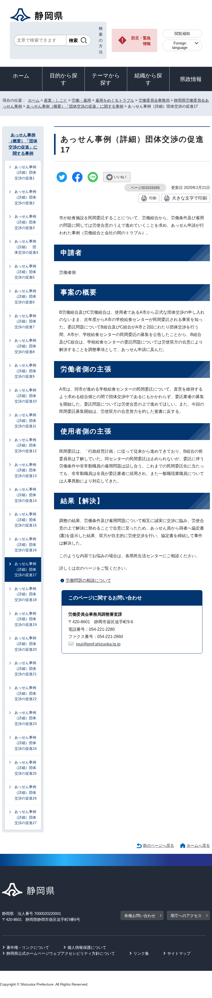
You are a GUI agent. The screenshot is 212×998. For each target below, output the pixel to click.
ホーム (21, 76)
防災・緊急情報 (141, 41)
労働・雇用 (81, 100)
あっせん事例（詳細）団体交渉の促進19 (25, 619)
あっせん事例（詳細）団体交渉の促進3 (25, 222)
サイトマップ (179, 953)
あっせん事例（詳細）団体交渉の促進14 (25, 494)
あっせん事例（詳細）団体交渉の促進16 (25, 544)
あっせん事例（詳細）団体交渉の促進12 (25, 445)
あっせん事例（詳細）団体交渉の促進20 (25, 643)
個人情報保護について (86, 947)
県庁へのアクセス (186, 915)
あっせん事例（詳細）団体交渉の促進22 (25, 693)
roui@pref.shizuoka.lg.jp (98, 644)
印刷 (152, 198)
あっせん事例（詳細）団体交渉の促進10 (25, 395)
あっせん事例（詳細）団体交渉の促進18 (25, 594)
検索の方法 (101, 40)
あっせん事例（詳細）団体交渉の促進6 (25, 296)
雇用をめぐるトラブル (114, 100)
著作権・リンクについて (27, 947)
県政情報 (191, 79)
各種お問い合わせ (139, 915)
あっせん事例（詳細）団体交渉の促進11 (25, 420)
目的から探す (63, 79)
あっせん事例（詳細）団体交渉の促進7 (25, 321)
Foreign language (179, 45)
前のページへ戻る (158, 845)
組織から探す (148, 79)
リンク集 (141, 953)
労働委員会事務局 (154, 100)
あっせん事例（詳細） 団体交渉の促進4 (26, 246)
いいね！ (120, 177)
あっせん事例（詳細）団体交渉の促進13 (25, 470)
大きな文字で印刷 (189, 198)
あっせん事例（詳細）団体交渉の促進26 (25, 792)
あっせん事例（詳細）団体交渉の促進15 (25, 519)
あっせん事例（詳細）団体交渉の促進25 (25, 767)
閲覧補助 (182, 33)
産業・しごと (55, 100)
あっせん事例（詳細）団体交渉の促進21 (25, 668)
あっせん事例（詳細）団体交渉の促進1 (25, 172)
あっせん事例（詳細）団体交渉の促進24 (25, 743)
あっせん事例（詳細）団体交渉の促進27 (25, 817)
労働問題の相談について (88, 580)
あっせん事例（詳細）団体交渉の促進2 (25, 197)
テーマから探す (106, 79)
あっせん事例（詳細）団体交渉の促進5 (25, 271)
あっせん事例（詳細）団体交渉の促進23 (25, 718)
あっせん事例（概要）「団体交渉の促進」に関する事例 (74, 106)
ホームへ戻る (198, 845)
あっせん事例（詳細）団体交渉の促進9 (25, 370)
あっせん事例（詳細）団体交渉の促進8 (25, 346)
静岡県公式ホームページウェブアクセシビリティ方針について (60, 953)
